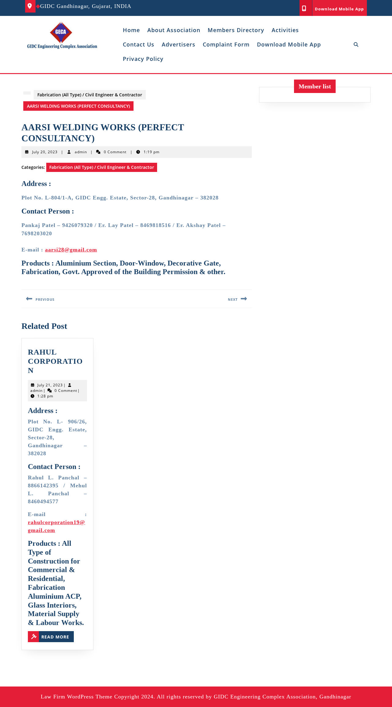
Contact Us (138, 44)
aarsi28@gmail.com (71, 250)
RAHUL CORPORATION (55, 361)
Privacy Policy (143, 58)
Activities (285, 30)
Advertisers (178, 44)
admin (81, 151)
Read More (57, 636)
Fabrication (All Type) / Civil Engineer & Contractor (89, 95)
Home (131, 30)
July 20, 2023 (45, 151)
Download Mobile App (339, 9)
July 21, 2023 (50, 385)
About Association (173, 30)
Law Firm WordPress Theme (76, 697)
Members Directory (236, 30)
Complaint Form (226, 44)
